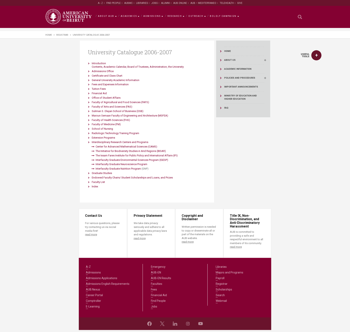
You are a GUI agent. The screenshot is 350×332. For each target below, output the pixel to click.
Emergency (158, 266)
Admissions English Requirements (107, 283)
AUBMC (128, 3)
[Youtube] (200, 323)
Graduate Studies (102, 173)
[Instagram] (188, 323)
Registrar (62, 35)
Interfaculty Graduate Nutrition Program (118, 168)
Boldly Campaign (223, 16)
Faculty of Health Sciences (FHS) (111, 120)
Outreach (195, 16)
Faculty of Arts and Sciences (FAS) (112, 106)
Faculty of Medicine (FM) (106, 124)
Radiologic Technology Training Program (115, 133)
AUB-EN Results (161, 278)
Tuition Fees (99, 88)
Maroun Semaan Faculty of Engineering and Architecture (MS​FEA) (130, 115)
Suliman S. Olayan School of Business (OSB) (117, 111)
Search (220, 295)
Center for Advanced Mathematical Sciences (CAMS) (126, 146)
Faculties (156, 283)
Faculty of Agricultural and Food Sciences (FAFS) (120, 102)
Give (239, 3)
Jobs (154, 3)
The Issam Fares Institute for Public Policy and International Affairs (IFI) (137, 155)
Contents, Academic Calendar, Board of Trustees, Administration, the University (138, 66)
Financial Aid (99, 93)
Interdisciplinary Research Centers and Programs (120, 142)
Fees (154, 289)
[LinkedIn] (175, 323)
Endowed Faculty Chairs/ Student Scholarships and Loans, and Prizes (132, 177)
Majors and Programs (229, 272)
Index (95, 186)
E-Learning (93, 306)
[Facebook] (149, 323)
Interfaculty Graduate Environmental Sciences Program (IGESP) (132, 159)
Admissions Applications (101, 278)
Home (48, 35)
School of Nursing (102, 128)
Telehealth (227, 3)
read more (91, 234)
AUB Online (180, 3)
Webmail (221, 300)
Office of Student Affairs (106, 97)
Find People (113, 3)
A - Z (100, 3)
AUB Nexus (93, 289)
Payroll (220, 278)
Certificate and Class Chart (107, 75)
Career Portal (94, 295)
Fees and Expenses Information (110, 84)
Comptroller (93, 300)
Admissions (152, 16)
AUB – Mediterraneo (203, 3)
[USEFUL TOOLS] (316, 55)
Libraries (142, 3)
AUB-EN (156, 272)
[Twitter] (162, 323)
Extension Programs (103, 137)
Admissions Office (103, 71)
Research (175, 16)
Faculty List (98, 182)
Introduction (99, 63)
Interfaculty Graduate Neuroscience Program (121, 164)
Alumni (165, 3)
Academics (129, 16)
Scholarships (224, 289)
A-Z (88, 266)
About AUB (106, 16)
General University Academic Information (115, 80)
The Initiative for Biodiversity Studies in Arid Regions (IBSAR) (131, 151)
